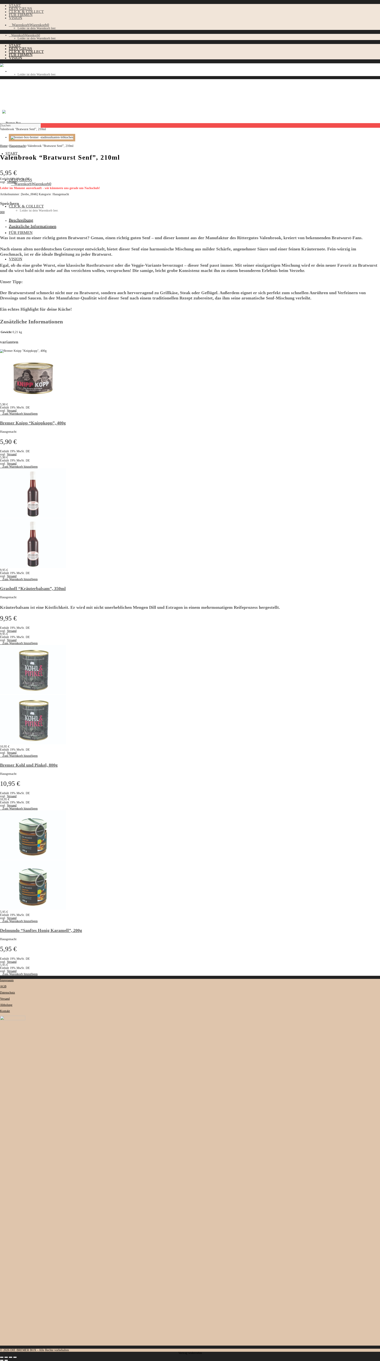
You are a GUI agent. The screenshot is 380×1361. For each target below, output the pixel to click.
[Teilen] (10, 1357)
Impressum (7, 980)
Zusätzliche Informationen (32, 226)
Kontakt (5, 1011)
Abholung (6, 1005)
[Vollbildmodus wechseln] (6, 1357)
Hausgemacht (17, 146)
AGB (3, 986)
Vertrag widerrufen (190, 1353)
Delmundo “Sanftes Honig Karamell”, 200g (41, 930)
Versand (11, 182)
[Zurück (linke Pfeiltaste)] (2, 1360)
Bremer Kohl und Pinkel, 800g (29, 765)
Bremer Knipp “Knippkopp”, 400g (33, 422)
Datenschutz (7, 992)
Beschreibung (21, 220)
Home (3, 146)
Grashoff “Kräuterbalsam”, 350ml (33, 588)
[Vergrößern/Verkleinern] (2, 1357)
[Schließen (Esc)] (15, 1357)
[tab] (194, 220)
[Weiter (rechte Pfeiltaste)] (6, 1360)
